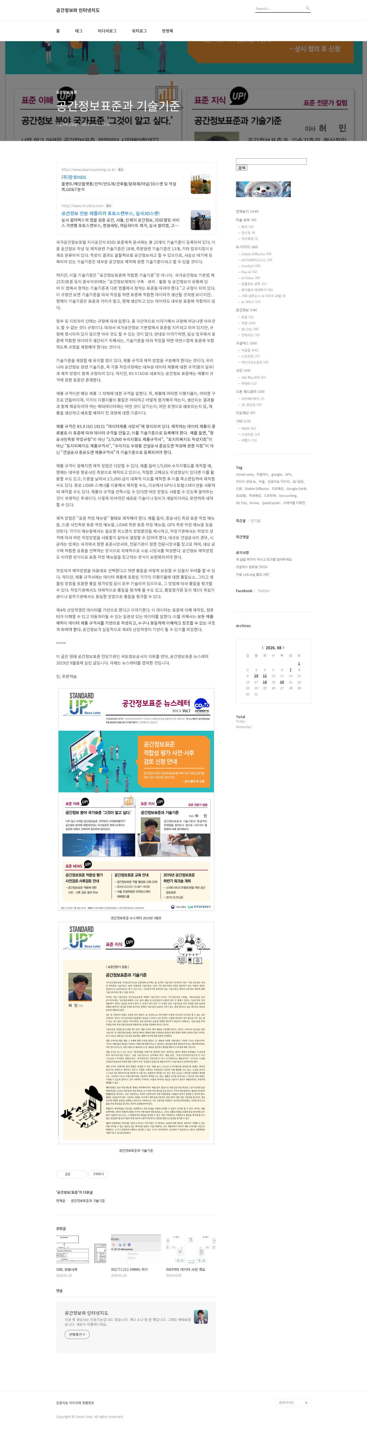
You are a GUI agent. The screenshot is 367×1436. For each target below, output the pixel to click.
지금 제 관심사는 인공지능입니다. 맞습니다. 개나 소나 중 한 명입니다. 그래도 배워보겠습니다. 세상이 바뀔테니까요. (128, 1322)
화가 (247, 226)
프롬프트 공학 (254, 283)
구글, (262, 481)
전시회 (248, 232)
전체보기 (247, 211)
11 (265, 675)
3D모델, (241, 495)
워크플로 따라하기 (257, 289)
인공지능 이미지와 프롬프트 (75, 1403)
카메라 (249, 383)
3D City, (242, 502)
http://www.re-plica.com (82, 206)
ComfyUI (251, 265)
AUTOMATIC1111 (256, 260)
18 (265, 681)
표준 (247, 317)
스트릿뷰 (250, 356)
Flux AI (249, 271)
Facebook (244, 590)
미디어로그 (107, 30)
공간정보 (246, 309)
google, (277, 474)
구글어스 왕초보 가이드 (252, 566)
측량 (248, 323)
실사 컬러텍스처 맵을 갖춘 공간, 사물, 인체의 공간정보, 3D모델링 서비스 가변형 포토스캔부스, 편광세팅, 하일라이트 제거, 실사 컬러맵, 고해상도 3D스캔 (120, 222)
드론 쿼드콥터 (250, 391)
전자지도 (250, 335)
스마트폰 (250, 434)
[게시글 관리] (81, 1174)
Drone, (255, 502)
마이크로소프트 (255, 362)
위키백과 (249, 238)
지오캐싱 (245, 412)
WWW (248, 428)
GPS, (288, 474)
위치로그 (139, 30)
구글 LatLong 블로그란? (253, 574)
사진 (243, 370)
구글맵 (250, 350)
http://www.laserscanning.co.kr (88, 169)
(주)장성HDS (73, 177)
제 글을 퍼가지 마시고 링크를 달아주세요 (264, 559)
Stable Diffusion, (257, 488)
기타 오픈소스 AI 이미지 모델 (263, 295)
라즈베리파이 (252, 398)
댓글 (59, 1290)
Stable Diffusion (256, 254)
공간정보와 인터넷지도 (78, 10)
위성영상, (255, 495)
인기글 (255, 520)
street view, (245, 474)
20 (282, 681)
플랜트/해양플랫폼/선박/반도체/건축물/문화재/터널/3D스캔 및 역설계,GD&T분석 (118, 186)
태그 (79, 30)
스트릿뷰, (270, 495)
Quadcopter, (271, 502)
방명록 (167, 30)
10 (256, 675)
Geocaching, (288, 495)
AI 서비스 (251, 301)
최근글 (241, 520)
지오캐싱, (278, 488)
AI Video (250, 277)
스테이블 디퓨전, (294, 502)
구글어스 (246, 343)
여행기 (249, 440)
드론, (239, 488)
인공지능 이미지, (279, 481)
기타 (243, 421)
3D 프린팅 (251, 404)
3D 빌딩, (299, 481)
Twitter (263, 590)
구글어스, (262, 474)
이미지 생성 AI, (246, 481)
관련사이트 (286, 1402)
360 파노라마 (253, 377)
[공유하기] (75, 1174)
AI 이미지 (247, 246)
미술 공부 (246, 219)
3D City (250, 329)
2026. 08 (273, 647)
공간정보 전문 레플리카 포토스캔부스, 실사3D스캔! (110, 213)
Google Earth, (297, 488)
